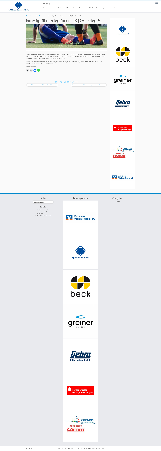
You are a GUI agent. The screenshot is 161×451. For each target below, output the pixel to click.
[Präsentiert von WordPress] (84, 447)
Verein (116, 8)
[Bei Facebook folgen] (44, 4)
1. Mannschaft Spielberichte (38, 16)
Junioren (81, 8)
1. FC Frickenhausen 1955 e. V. (68, 448)
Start (27, 16)
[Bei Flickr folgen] (47, 4)
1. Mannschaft (56, 8)
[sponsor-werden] (122, 30)
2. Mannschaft (70, 8)
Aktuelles (46, 8)
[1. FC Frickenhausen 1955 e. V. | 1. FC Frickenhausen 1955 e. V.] (18, 6)
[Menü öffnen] (156, 3)
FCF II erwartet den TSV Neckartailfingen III (42, 85)
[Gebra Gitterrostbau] (122, 103)
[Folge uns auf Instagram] (50, 4)
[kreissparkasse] (122, 128)
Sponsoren (106, 8)
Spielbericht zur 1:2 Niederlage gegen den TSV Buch (88, 85)
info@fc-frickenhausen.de (44, 215)
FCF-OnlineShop (94, 8)
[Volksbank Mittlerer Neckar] (122, 177)
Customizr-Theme (100, 448)
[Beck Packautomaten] (122, 54)
